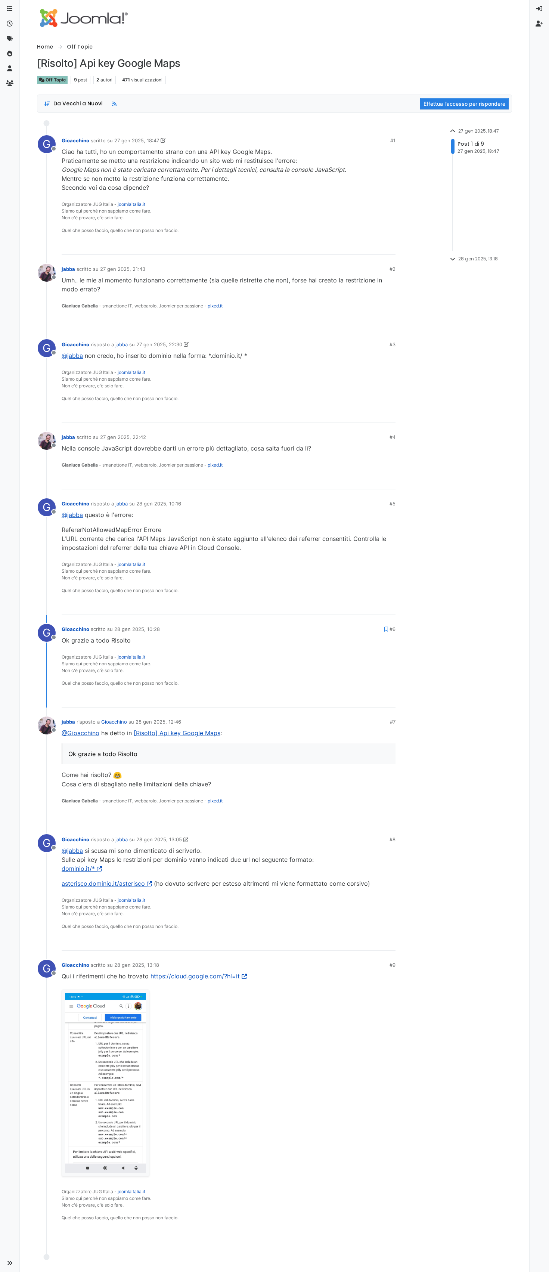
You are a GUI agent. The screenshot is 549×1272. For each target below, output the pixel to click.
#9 (393, 965)
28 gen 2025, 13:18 (136, 965)
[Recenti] (9, 24)
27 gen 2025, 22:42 (123, 437)
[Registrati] (539, 24)
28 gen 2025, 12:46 (158, 722)
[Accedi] (539, 9)
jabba (68, 269)
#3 (393, 344)
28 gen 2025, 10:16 (158, 504)
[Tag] (9, 39)
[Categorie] (9, 9)
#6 (393, 629)
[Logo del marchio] (84, 18)
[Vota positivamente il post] (348, 245)
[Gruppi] (9, 84)
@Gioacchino (80, 733)
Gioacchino (75, 140)
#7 (393, 722)
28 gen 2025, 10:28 (137, 629)
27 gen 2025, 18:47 (136, 140)
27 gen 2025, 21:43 (122, 269)
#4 (393, 437)
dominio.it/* (78, 868)
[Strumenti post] (389, 245)
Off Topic (55, 80)
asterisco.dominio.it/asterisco (103, 883)
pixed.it (215, 306)
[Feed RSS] (114, 103)
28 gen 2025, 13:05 (159, 839)
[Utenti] (9, 69)
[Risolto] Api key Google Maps (177, 733)
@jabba (72, 355)
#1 (393, 140)
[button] (9, 1263)
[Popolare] (9, 54)
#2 (393, 269)
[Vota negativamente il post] (374, 245)
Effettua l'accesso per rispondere (464, 103)
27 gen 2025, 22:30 (159, 344)
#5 (393, 504)
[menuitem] (539, 9)
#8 (393, 839)
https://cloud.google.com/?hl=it (195, 976)
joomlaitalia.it (131, 204)
